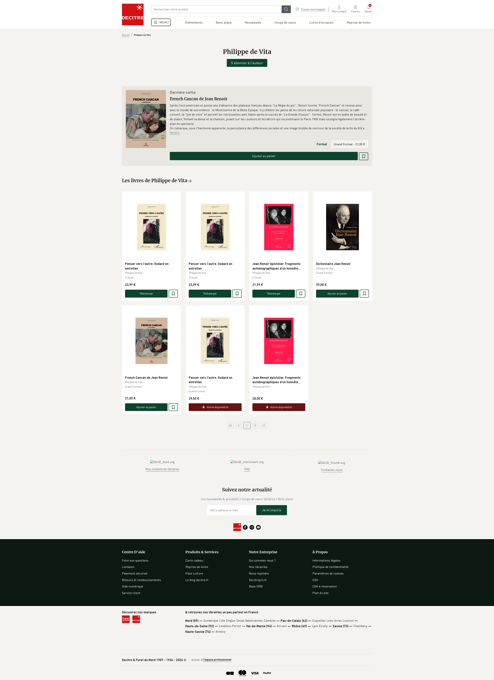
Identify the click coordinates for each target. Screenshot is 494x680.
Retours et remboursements (141, 580)
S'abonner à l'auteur (247, 63)
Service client (131, 593)
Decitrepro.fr (258, 580)
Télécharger (146, 293)
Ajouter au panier (264, 156)
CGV (315, 580)
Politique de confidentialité (330, 567)
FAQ (247, 469)
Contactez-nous (331, 470)
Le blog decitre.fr (197, 580)
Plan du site (320, 593)
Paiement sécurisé (134, 573)
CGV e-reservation (324, 586)
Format (322, 144)
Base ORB (256, 586)
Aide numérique (132, 586)
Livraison (128, 567)
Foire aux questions (135, 560)
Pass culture (194, 573)
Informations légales (326, 560)
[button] (269, 117)
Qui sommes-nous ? (262, 560)
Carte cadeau (194, 560)
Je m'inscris (271, 510)
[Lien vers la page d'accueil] (133, 14)
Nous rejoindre (259, 573)
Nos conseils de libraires (162, 469)
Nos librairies (258, 567)
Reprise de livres (196, 567)
